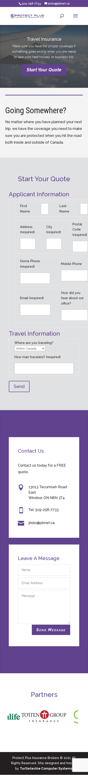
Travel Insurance (44, 39)
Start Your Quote (44, 69)
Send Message (51, 629)
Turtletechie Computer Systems (46, 768)
